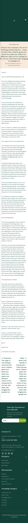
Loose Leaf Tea (6, 492)
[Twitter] (6, 453)
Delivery (4, 474)
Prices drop (5, 460)
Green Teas (5, 495)
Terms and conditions (8, 479)
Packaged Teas (6, 497)
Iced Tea (4, 505)
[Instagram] (9, 453)
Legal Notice (5, 476)
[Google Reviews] (12, 453)
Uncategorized (14, 44)
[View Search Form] (18, 20)
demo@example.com (8, 450)
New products (6, 463)
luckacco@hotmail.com (14, 63)
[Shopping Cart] (24, 21)
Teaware (4, 500)
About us (4, 481)
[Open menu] (14, 21)
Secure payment (6, 484)
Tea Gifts (4, 502)
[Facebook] (3, 453)
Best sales (5, 465)
